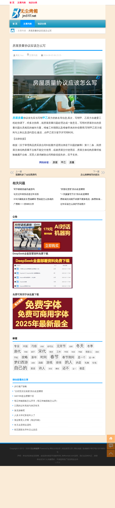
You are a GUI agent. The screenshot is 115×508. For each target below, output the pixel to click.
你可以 (50, 346)
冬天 (80, 345)
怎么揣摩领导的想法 (90, 174)
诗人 (42, 368)
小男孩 (57, 462)
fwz (22, 55)
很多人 (89, 351)
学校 (26, 352)
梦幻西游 (21, 362)
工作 (59, 351)
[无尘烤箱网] (25, 5)
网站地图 (77, 448)
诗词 (50, 368)
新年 (34, 357)
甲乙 (45, 118)
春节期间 (68, 357)
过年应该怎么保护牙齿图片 (73, 203)
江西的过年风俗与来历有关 (26, 405)
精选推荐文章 (67, 448)
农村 (71, 346)
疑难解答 (86, 448)
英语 (33, 368)
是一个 (82, 357)
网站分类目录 (55, 448)
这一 (74, 368)
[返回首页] (110, 438)
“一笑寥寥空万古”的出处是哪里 (74, 193)
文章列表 (21, 2)
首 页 (12, 2)
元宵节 (61, 346)
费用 (57, 368)
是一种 (91, 357)
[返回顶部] (110, 453)
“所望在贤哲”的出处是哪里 (72, 188)
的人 (68, 361)
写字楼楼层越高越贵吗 (24, 188)
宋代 (42, 351)
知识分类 (33, 2)
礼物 (87, 362)
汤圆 (40, 362)
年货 (73, 352)
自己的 (20, 367)
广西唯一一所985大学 (24, 203)
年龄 (80, 352)
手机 (16, 357)
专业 (16, 346)
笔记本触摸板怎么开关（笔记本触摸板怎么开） (36, 400)
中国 (25, 346)
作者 (42, 346)
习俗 (34, 346)
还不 (65, 368)
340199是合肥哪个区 (24, 395)
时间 (43, 357)
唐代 (17, 351)
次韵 (33, 363)
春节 (54, 356)
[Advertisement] (57, 487)
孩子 (33, 351)
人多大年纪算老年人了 (24, 415)
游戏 (49, 362)
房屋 (15, 118)
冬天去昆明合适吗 (22, 424)
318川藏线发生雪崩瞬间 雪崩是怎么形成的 (33, 198)
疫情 (58, 362)
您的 (97, 352)
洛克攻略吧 (19, 410)
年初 (66, 352)
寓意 (51, 352)
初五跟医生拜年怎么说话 (25, 429)
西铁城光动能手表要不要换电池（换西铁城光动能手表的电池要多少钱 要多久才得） (82, 198)
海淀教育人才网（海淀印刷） (27, 419)
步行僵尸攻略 (20, 386)
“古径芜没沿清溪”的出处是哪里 (28, 391)
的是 (78, 362)
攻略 (25, 357)
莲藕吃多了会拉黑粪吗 (26, 174)
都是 (82, 368)
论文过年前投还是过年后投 (26, 193)
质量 (20, 118)
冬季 (90, 346)
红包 (94, 362)
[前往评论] (110, 445)
